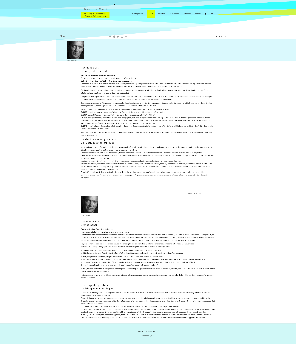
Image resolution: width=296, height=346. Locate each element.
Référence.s (162, 13)
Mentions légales (148, 335)
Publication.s (175, 13)
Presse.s (187, 13)
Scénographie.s (138, 13)
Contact (198, 13)
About (150, 13)
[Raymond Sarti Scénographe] (95, 17)
